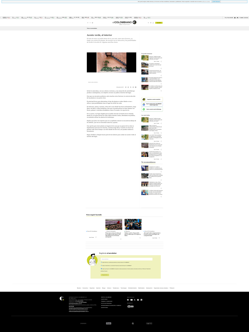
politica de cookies (206, 1)
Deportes (128, 231)
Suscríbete (159, 22)
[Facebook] (133, 87)
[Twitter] (130, 87)
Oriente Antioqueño (111, 231)
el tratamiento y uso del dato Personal (111, 265)
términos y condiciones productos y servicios (113, 262)
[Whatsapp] (128, 87)
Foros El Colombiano (92, 231)
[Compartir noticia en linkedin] (135, 87)
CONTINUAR (216, 1)
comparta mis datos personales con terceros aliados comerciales (126, 268)
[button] (161, 61)
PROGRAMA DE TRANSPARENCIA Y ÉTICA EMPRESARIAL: (80, 307)
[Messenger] (125, 87)
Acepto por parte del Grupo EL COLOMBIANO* (117, 265)
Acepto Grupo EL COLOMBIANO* (115, 262)
